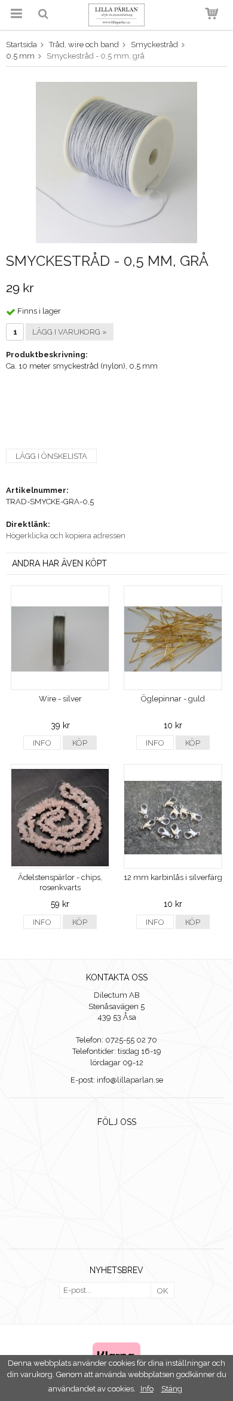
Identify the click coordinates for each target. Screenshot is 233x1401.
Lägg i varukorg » (69, 331)
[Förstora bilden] (116, 161)
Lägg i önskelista (51, 456)
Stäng (171, 1388)
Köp (79, 742)
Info (42, 742)
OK (162, 1290)
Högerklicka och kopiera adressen (65, 535)
